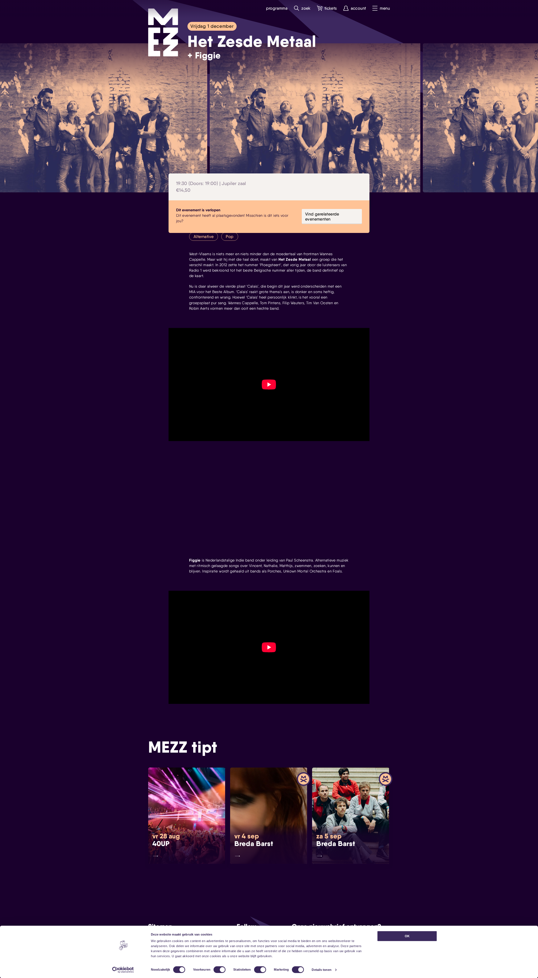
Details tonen (321, 969)
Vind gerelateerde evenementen (322, 216)
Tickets (330, 8)
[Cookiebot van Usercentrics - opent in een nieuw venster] (123, 970)
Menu (385, 8)
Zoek (306, 8)
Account (358, 8)
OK (407, 936)
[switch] (219, 969)
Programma (277, 8)
